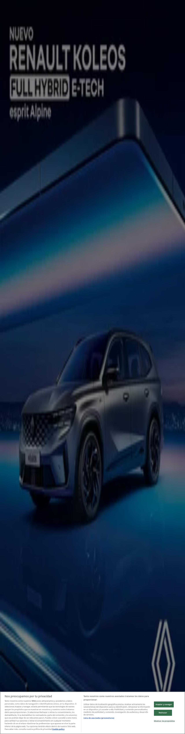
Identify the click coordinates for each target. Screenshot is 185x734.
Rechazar (163, 712)
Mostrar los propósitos (164, 721)
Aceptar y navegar (164, 704)
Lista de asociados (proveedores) (99, 718)
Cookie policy (58, 729)
